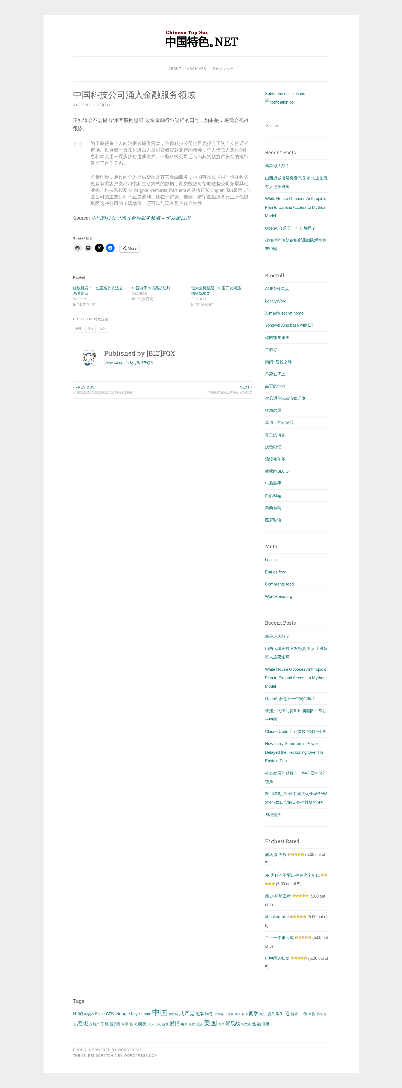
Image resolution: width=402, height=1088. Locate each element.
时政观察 (101, 319)
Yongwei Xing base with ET (289, 325)
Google (122, 1013)
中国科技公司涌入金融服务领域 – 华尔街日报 (140, 218)
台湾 (245, 1014)
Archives (196, 69)
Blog (78, 1013)
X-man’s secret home (284, 313)
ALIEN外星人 (277, 288)
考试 (221, 1024)
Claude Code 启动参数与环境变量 (295, 731)
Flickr (100, 1014)
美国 (210, 1023)
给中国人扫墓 (277, 958)
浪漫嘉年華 (275, 459)
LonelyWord (275, 301)
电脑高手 (273, 483)
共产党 (187, 1013)
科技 (91, 328)
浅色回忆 (273, 446)
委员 (271, 1014)
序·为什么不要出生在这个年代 (292, 875)
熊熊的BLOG (277, 471)
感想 (82, 1023)
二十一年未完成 (279, 937)
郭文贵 (246, 1024)
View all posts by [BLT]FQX (128, 362)
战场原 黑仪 (276, 854)
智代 (133, 1024)
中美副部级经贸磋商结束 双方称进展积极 (103, 389)
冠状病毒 (204, 1013)
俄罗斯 (173, 1014)
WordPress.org (278, 596)
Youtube (145, 1014)
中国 (78, 328)
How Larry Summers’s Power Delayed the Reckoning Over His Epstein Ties (294, 752)
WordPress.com (141, 1056)
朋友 (142, 1023)
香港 (266, 1024)
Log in (270, 559)
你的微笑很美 (277, 337)
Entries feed (275, 572)
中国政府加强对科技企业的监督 (229, 389)
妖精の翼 (273, 410)
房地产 (94, 1024)
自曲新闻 (273, 507)
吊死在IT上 (275, 374)
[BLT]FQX (102, 105)
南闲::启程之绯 (278, 361)
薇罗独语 (273, 520)
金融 (103, 328)
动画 (231, 1014)
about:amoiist (277, 916)
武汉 (158, 1024)
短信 (192, 1024)
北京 (238, 1014)
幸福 (319, 1014)
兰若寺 (271, 349)
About (174, 69)
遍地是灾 (273, 814)
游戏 (165, 1024)
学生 (279, 1014)
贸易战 (232, 1023)
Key (134, 1014)
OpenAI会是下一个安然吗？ (290, 228)
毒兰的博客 (275, 434)
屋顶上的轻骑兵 (279, 422)
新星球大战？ (277, 165)
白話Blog (273, 495)
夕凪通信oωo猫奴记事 (285, 398)
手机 (105, 1024)
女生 (263, 1014)
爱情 (175, 1023)
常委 (311, 1014)
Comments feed (279, 584)
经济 (199, 1024)
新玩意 (115, 1024)
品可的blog (275, 386)
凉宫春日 (220, 1014)
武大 (151, 1024)
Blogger (89, 1014)
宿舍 (294, 1014)
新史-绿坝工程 (278, 896)
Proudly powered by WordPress (107, 1050)
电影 (184, 1024)
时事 (125, 1024)
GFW (110, 1014)
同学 (253, 1013)
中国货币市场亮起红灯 (151, 288)
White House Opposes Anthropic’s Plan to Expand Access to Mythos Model (295, 207)
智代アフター (223, 69)
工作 (303, 1013)
